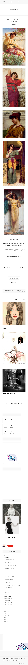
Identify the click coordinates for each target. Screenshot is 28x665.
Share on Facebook (14, 271)
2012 (5, 613)
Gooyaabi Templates (7, 660)
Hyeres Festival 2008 (9, 576)
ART (16, 282)
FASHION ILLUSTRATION (11, 565)
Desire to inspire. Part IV (11, 366)
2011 (5, 611)
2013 (5, 615)
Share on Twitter (15, 275)
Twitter (11, 427)
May (6, 557)
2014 (5, 617)
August (7, 596)
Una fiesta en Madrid (9, 559)
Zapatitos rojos (8, 573)
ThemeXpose (15, 658)
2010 (5, 609)
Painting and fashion (9, 579)
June (6, 592)
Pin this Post (15, 278)
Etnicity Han (7, 582)
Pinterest (12, 433)
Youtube (5, 427)
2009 (5, 607)
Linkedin (5, 433)
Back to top (21, 663)
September (7, 598)
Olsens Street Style (9, 571)
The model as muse (9, 393)
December (7, 604)
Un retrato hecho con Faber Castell (12, 327)
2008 (5, 555)
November (7, 602)
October (7, 600)
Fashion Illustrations (9, 590)
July (6, 594)
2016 (5, 621)
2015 (5, 619)
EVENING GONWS (9, 568)
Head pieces (8, 562)
